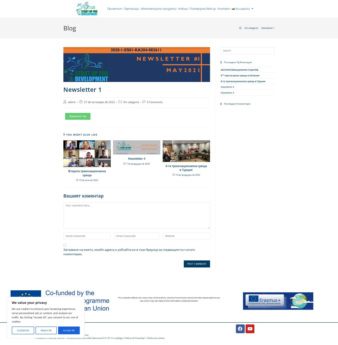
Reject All (46, 330)
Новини (183, 8)
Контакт (224, 8)
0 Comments (154, 102)
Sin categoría (131, 102)
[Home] (240, 28)
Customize (23, 330)
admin (72, 102)
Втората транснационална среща (87, 173)
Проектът (114, 8)
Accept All (69, 330)
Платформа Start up (203, 8)
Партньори (131, 8)
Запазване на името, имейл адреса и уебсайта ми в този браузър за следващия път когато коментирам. (129, 252)
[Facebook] (240, 328)
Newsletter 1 (268, 28)
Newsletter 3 (136, 159)
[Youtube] (250, 328)
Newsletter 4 (227, 86)
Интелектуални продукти (158, 8)
